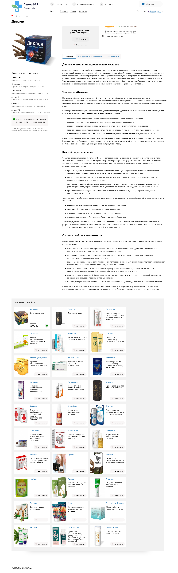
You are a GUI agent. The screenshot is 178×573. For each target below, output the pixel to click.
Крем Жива (34, 430)
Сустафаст (34, 333)
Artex (70, 503)
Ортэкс (71, 454)
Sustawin (33, 406)
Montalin (33, 479)
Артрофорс (72, 406)
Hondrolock (73, 333)
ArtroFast (109, 479)
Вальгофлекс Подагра (115, 503)
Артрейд (109, 333)
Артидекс (34, 382)
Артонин (109, 406)
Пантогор (72, 309)
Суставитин (110, 309)
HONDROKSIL (73, 527)
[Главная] (12, 16)
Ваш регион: (149, 11)
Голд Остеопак (112, 527)
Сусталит (33, 503)
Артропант (34, 309)
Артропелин (73, 430)
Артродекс (110, 357)
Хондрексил (73, 382)
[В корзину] (46, 326)
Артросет (33, 454)
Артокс (71, 479)
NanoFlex (34, 527)
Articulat (109, 454)
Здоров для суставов (38, 357)
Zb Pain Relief (73, 357)
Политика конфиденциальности (22, 568)
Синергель (110, 430)
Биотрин (109, 382)
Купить (31, 152)
